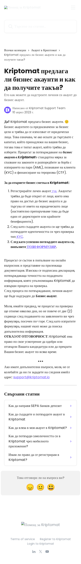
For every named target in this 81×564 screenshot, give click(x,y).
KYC (19, 236)
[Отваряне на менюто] (73, 7)
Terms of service (22, 539)
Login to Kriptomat (40, 544)
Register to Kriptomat (55, 539)
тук (54, 191)
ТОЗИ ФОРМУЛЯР (41, 246)
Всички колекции (15, 50)
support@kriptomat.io (31, 377)
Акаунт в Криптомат (44, 50)
